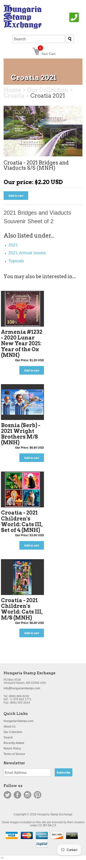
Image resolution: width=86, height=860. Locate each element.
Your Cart (47, 54)
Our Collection (13, 732)
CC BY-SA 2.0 (47, 825)
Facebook (17, 795)
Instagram (27, 795)
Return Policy (12, 748)
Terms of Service (14, 754)
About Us (10, 726)
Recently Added (14, 743)
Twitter (7, 795)
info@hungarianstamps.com (22, 688)
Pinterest (37, 795)
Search (8, 737)
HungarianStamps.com (18, 721)
